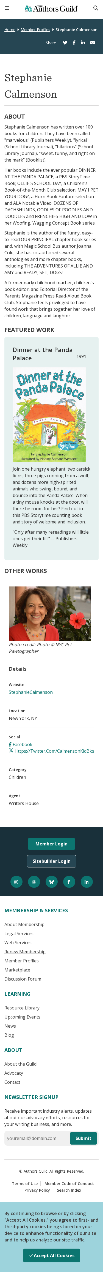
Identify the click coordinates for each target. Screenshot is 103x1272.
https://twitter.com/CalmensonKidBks (53, 751)
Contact (12, 1082)
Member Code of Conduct (69, 1183)
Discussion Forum (22, 979)
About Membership (24, 924)
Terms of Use (25, 1183)
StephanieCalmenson (31, 692)
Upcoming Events (22, 1017)
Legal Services (19, 933)
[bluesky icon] (52, 882)
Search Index (69, 1190)
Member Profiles (35, 29)
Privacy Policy (37, 1190)
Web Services (18, 943)
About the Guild (20, 1064)
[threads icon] (34, 882)
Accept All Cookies (53, 1255)
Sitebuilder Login (52, 861)
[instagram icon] (16, 882)
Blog (9, 1035)
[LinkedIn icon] (87, 882)
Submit (83, 1138)
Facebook (22, 744)
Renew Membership (25, 952)
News (10, 1026)
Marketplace (17, 970)
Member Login (51, 844)
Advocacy (13, 1073)
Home (9, 29)
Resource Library (22, 1008)
